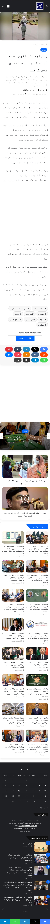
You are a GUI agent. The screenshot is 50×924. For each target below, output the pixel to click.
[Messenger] (9, 354)
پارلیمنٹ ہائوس (19, 308)
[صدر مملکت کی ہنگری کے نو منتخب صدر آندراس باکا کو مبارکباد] (37, 653)
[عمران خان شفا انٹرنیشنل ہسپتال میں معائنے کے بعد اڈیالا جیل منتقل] (13, 624)
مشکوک (41, 325)
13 (39, 791)
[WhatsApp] (44, 360)
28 (34, 801)
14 (33, 791)
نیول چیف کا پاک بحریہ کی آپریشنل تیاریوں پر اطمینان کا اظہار (13, 720)
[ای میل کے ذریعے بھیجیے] (26, 360)
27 (40, 801)
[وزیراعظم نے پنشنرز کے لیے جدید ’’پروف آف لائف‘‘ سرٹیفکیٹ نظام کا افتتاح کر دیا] (13, 537)
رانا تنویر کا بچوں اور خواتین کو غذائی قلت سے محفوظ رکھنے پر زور (14, 577)
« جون (46, 808)
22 (27, 796)
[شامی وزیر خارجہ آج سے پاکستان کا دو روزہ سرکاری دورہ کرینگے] (37, 709)
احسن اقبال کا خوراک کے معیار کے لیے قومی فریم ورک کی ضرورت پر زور (14, 691)
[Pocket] (18, 354)
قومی (34, 44)
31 (13, 801)
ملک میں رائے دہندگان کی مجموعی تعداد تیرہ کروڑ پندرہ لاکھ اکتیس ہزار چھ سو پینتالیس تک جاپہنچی (25, 438)
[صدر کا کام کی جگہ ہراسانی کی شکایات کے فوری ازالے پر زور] (13, 736)
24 (13, 796)
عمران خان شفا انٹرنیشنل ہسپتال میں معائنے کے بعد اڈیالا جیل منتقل (13, 635)
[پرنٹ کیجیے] (18, 360)
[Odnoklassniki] (26, 354)
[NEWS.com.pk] (40, 6)
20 (39, 796)
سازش (42, 319)
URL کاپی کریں (25, 338)
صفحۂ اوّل (42, 44)
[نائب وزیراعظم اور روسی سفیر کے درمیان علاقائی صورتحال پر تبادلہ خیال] (41, 900)
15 (26, 791)
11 (5, 786)
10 (13, 786)
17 (12, 791)
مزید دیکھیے (25, 911)
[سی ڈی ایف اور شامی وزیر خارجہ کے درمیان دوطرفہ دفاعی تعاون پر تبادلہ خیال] (37, 537)
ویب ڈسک (42, 90)
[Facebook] (44, 349)
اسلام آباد (39, 308)
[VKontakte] (35, 354)
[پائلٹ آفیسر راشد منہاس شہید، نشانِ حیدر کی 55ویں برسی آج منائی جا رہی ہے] (37, 680)
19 (45, 796)
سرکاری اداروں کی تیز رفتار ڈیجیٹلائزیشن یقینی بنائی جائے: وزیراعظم (18, 857)
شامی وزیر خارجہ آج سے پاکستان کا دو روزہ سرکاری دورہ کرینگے (38, 720)
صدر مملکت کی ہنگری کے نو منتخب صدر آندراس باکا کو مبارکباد (37, 664)
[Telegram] (35, 360)
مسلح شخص (15, 319)
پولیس (29, 314)
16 (19, 791)
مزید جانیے (25, 831)
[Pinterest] (9, 349)
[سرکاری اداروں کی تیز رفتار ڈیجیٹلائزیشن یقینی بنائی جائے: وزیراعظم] (41, 858)
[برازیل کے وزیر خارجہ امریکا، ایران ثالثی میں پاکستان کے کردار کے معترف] (37, 595)
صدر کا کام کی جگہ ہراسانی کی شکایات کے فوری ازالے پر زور (14, 746)
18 (6, 791)
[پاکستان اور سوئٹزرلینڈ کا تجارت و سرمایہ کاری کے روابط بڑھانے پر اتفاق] (37, 566)
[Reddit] (44, 354)
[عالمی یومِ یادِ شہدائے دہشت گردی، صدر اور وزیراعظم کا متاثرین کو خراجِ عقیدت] (37, 624)
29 (27, 801)
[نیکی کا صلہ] (41, 847)
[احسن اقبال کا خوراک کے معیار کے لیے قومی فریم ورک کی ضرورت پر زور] (13, 680)
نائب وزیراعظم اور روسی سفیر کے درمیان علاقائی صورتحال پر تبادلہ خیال (17, 899)
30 (19, 801)
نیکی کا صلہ (27, 843)
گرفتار (29, 319)
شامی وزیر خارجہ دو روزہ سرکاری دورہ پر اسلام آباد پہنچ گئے (13, 664)
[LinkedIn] (26, 349)
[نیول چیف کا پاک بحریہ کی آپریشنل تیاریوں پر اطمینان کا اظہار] (13, 709)
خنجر (17, 314)
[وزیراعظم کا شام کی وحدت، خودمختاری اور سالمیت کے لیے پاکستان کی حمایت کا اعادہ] (13, 595)
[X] (35, 349)
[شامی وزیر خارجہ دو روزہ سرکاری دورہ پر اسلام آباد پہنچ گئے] (13, 653)
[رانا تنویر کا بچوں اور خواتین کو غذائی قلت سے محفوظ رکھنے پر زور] (13, 566)
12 (45, 791)
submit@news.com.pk (28, 826)
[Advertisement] (25, 212)
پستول (41, 314)
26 (45, 801)
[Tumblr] (18, 349)
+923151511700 (29, 828)
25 (6, 796)
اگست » (39, 808)
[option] (25, 436)
